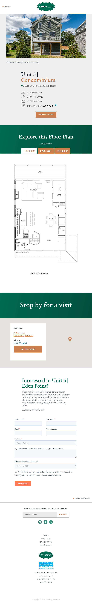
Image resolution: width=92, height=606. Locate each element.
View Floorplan (46, 115)
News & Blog (46, 545)
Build (46, 536)
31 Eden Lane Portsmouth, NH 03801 (23, 334)
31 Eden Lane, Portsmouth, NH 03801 (39, 86)
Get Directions (28, 349)
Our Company (46, 542)
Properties (46, 539)
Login (82, 498)
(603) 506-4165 (20, 343)
